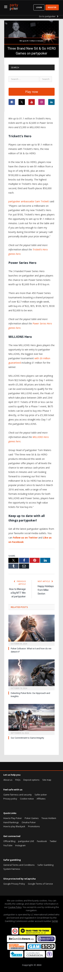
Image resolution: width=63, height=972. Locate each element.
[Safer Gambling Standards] (49, 956)
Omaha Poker (29, 822)
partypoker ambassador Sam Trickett (28, 201)
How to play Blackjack (14, 826)
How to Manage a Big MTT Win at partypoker (17, 593)
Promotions (34, 826)
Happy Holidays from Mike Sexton (46, 590)
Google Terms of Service (40, 883)
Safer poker (41, 794)
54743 (55, 921)
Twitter (53, 841)
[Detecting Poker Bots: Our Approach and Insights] (31, 674)
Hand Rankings (11, 822)
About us (7, 779)
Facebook (42, 841)
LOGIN (39, 7)
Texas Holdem (48, 818)
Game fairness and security (17, 794)
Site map (46, 779)
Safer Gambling (45, 864)
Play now (31, 92)
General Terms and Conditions (19, 864)
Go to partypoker (47, 16)
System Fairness (11, 868)
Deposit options (31, 779)
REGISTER (52, 7)
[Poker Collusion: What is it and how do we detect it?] (31, 630)
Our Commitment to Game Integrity (27, 738)
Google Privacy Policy (14, 883)
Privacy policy (10, 798)
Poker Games (32, 818)
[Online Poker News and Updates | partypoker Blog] (14, 6)
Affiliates (41, 798)
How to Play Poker (12, 818)
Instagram (20, 845)
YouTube (7, 845)
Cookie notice (27, 798)
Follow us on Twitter (25, 537)
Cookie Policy (15, 907)
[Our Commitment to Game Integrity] (31, 719)
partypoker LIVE (26, 841)
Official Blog (9, 841)
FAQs (17, 779)
